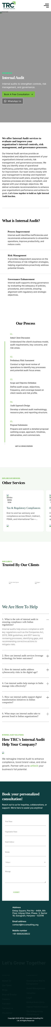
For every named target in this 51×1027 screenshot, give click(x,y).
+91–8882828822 (21, 934)
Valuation (30, 993)
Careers (6, 999)
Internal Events (9, 994)
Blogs (4, 990)
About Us (6, 981)
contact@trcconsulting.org (25, 924)
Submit (16, 892)
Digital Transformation (37, 1006)
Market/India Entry (35, 1002)
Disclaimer (7, 1013)
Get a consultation (24, 446)
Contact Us (7, 1008)
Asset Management (35, 988)
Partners (6, 1003)
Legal (29, 997)
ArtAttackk (30, 1024)
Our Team (7, 985)
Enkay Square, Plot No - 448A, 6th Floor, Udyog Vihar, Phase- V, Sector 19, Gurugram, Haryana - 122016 (29, 913)
